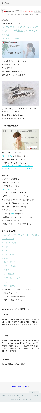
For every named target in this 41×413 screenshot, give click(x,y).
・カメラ (6, 282)
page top (35, 392)
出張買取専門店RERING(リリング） (18, 396)
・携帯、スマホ (9, 286)
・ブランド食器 (9, 266)
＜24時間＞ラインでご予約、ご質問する (18, 168)
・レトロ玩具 (8, 274)
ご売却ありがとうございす (10, 38)
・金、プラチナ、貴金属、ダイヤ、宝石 (20, 235)
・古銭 (5, 258)
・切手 (5, 246)
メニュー (7, 3)
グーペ (21, 399)
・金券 (5, 250)
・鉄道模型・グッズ (11, 278)
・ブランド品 (8, 238)
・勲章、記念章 (9, 262)
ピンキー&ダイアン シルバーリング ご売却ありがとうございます (20, 30)
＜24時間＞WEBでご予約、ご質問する (17, 166)
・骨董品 (6, 270)
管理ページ (27, 399)
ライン (10, 156)
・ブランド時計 (9, 242)
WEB (4, 156)
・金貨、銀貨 (8, 254)
